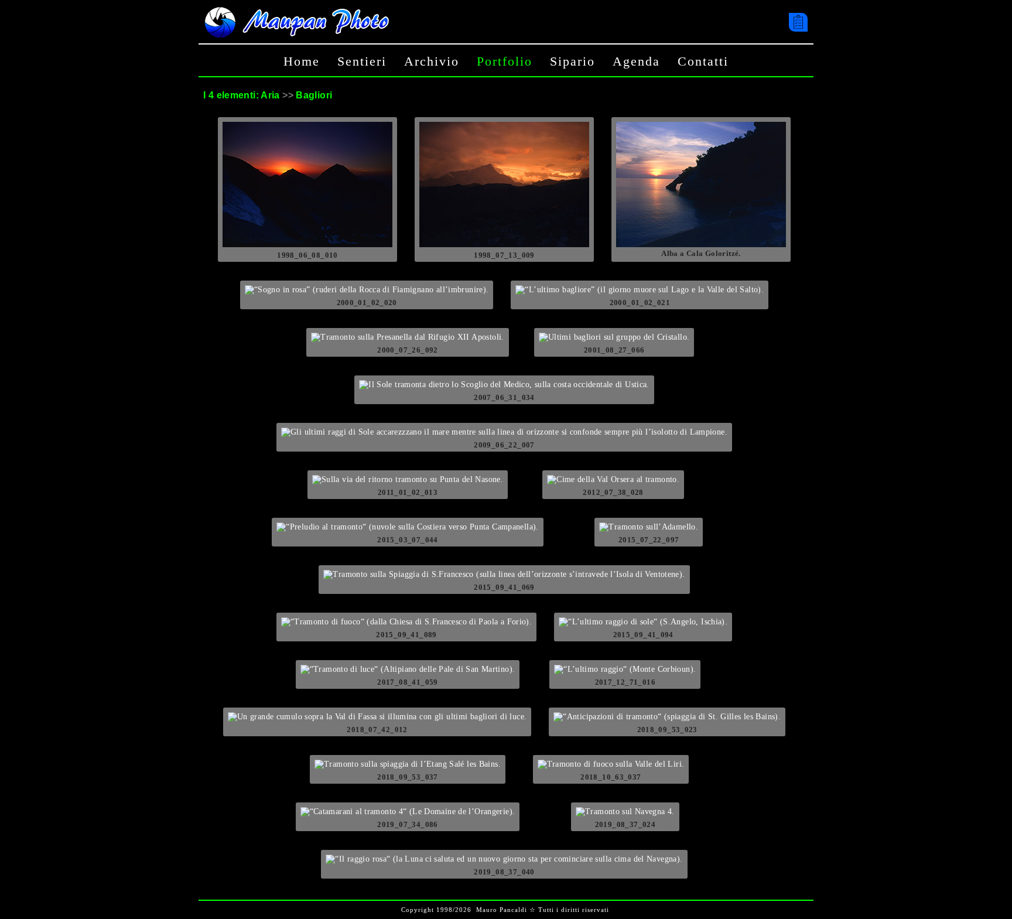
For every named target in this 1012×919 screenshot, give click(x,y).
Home (301, 61)
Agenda (636, 61)
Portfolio (504, 61)
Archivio (431, 61)
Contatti (703, 61)
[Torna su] (997, 889)
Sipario (572, 61)
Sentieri (362, 61)
